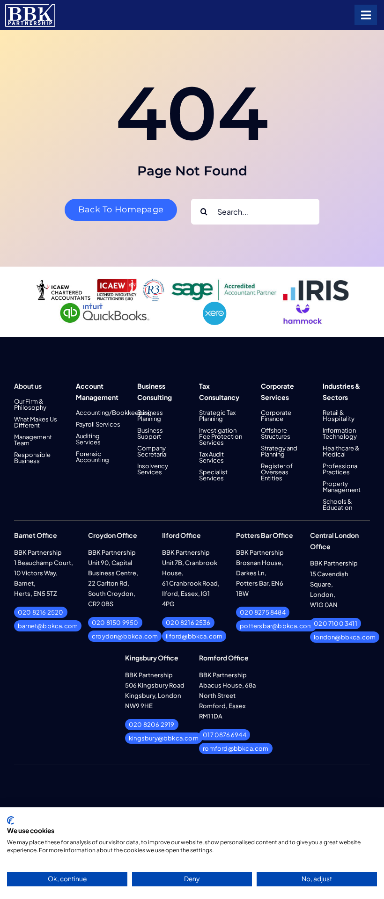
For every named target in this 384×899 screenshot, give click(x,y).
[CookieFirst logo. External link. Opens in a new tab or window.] (10, 820)
